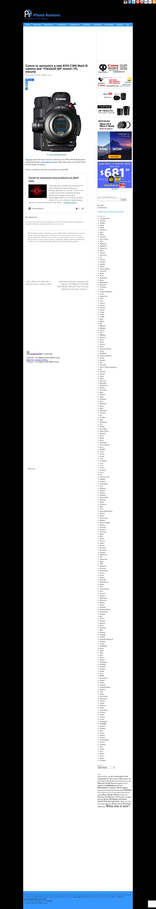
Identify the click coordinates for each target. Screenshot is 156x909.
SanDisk (102, 637)
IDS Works (103, 404)
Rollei (102, 625)
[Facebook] (56, 82)
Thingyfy (103, 685)
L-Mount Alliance (121, 787)
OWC (101, 564)
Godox (102, 376)
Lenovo (102, 468)
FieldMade (103, 353)
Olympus (102, 552)
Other (101, 561)
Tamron (102, 680)
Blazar (102, 280)
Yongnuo (103, 744)
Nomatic (102, 545)
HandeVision (104, 385)
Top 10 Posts (104, 696)
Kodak (102, 438)
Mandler (102, 493)
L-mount (111, 787)
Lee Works (103, 461)
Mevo (101, 509)
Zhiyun (102, 753)
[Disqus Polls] (56, 321)
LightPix (102, 479)
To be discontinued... (111, 801)
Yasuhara (102, 737)
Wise (101, 731)
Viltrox (102, 715)
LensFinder (37, 24)
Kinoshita (103, 433)
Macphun (103, 488)
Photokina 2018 (123, 797)
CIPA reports (123, 778)
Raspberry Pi (104, 612)
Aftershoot (103, 230)
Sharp (101, 648)
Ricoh (102, 619)
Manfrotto (103, 495)
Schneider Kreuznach (106, 639)
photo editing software (110, 794)
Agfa (101, 232)
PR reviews (103, 600)
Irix (101, 415)
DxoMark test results (124, 781)
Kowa (101, 447)
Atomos (102, 266)
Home (28, 24)
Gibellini (102, 372)
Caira (101, 289)
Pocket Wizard (104, 589)
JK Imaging (103, 422)
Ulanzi (102, 708)
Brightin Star (104, 282)
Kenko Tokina (104, 431)
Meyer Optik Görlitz (106, 511)
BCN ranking (115, 776)
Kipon (102, 436)
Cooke (102, 312)
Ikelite (102, 406)
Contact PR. (49, 901)
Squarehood (103, 678)
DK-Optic (103, 328)
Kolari (102, 440)
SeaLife (102, 644)
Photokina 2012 (124, 795)
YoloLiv (102, 742)
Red (101, 616)
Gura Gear (103, 381)
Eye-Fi (102, 351)
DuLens (102, 330)
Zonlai (102, 758)
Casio (101, 298)
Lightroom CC (102, 790)
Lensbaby (103, 470)
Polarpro (102, 596)
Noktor (102, 543)
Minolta (102, 513)
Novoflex (103, 548)
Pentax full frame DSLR (111, 792)
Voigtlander (103, 721)
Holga (102, 397)
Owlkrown (103, 566)
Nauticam (103, 527)
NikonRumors (49, 24)
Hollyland (103, 399)
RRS (101, 630)
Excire (102, 346)
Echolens (103, 337)
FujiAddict (86, 24)
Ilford (101, 408)
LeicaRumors (61, 24)
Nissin (102, 539)
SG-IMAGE (103, 646)
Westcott (102, 726)
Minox (102, 516)
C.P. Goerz (103, 287)
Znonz (102, 756)
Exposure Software (105, 349)
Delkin (102, 321)
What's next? (102, 807)
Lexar (101, 472)
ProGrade (103, 607)
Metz (101, 506)
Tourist (102, 703)
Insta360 (102, 413)
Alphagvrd (103, 244)
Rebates (106, 799)
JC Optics (103, 417)
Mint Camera (104, 518)
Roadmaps (114, 799)
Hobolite (102, 394)
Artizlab (102, 260)
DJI (101, 324)
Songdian (103, 667)
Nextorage (103, 532)
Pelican (102, 573)
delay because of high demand (106, 781)
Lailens (102, 454)
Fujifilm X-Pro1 (123, 783)
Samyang (103, 635)
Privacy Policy (78, 897)
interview (119, 785)
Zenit (101, 751)
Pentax (102, 575)
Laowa (102, 456)
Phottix (102, 584)
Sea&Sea (102, 641)
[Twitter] (56, 84)
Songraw (102, 669)
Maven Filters (104, 497)
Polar (101, 591)
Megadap (103, 500)
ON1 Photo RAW (119, 790)
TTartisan (103, 705)
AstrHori (102, 264)
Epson (102, 340)
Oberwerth (103, 550)
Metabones (103, 504)
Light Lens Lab (104, 477)
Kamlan (102, 426)
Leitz (101, 465)
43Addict (120, 24)
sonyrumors (123, 799)
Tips (127, 24)
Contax (102, 310)
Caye (101, 301)
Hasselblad (103, 390)
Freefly (102, 358)
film (130, 781)
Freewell (102, 360)
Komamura (103, 442)
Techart (102, 683)
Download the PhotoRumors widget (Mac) (35, 899)
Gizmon (102, 374)
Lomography (104, 484)
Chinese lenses (113, 779)
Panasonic (103, 568)
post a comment (59, 224)
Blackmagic (103, 278)
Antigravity (103, 248)
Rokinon (102, 623)
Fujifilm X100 (102, 785)
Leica (101, 463)
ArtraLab (102, 262)
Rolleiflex (103, 628)
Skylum (102, 660)
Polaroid (102, 593)
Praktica (102, 603)
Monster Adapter (105, 523)
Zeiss (101, 747)
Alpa (101, 241)
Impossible (103, 410)
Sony (101, 673)
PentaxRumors (74, 24)
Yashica (102, 735)
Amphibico (103, 246)
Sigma (102, 651)
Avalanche (103, 271)
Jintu (101, 420)
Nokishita (28, 159)
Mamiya (102, 490)
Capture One (104, 296)
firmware (114, 783)
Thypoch (102, 689)
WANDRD (103, 724)
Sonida (102, 671)
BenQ (101, 273)
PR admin (30, 75)
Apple (102, 250)
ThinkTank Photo (105, 687)
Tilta (101, 692)
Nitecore (102, 541)
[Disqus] (56, 378)
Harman (102, 388)
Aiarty (102, 234)
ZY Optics (103, 760)
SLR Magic (103, 662)
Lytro (101, 486)
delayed (116, 781)
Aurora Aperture (105, 269)
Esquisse (102, 344)
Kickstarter (102, 787)
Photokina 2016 (113, 797)
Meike (102, 502)
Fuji (101, 362)
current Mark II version (48, 162)
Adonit (102, 228)
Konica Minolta (105, 445)
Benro (102, 276)
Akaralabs (103, 237)
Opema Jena (103, 559)
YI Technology (104, 740)
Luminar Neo (110, 790)
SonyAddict (97, 24)
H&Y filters (103, 383)
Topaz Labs (103, 699)
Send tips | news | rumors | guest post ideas (111, 211)
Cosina (102, 314)
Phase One (103, 580)
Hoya (101, 401)
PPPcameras (103, 598)
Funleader (103, 365)
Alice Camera (104, 239)
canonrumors (103, 778)
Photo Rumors (46, 15)
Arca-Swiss (103, 255)
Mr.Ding (102, 525)
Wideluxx (103, 728)
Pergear (102, 577)
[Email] (56, 87)
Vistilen (102, 717)
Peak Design (103, 571)
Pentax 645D (101, 792)
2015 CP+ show (107, 776)
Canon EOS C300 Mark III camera (63, 222)
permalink (28, 224)
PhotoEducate (104, 582)
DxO (101, 333)
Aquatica (102, 253)
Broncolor (103, 285)
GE (101, 369)
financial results (104, 783)
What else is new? (118, 806)
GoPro (102, 378)
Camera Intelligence (106, 292)
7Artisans (103, 221)
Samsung (102, 632)
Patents (127, 789)
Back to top (31, 469)
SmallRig (103, 664)
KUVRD (102, 449)
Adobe (102, 225)
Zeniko (102, 749)
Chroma (102, 305)
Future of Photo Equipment (108, 367)
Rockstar (102, 621)
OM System (103, 555)
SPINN (102, 676)
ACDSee (102, 223)
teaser (100, 801)
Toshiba (102, 701)
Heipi (101, 392)
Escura (102, 342)
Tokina (102, 694)
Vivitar (102, 719)
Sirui (101, 655)
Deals (101, 319)
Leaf (101, 458)
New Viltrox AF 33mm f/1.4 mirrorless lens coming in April (38, 282)
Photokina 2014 (103, 797)
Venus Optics (104, 710)
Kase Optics (103, 429)
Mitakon (102, 520)
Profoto (102, 605)
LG (101, 474)
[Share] (56, 89)
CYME (102, 317)
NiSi (101, 536)
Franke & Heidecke (106, 356)
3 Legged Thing (105, 218)
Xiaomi (102, 733)
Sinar (101, 653)
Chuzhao (102, 308)
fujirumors (111, 785)
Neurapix (103, 529)
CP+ (129, 779)
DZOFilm (103, 335)
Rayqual (102, 614)
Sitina (101, 657)
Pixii (101, 587)
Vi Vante (102, 712)
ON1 (101, 557)
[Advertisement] (57, 46)
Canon (43, 222)
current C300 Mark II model (57, 154)
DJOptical (103, 326)
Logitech (102, 481)
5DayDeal (100, 776)
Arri (101, 257)
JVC (101, 424)
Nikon (102, 534)
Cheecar (102, 303)
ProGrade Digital (105, 609)
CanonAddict (109, 24)
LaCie (102, 452)
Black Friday (124, 776)
